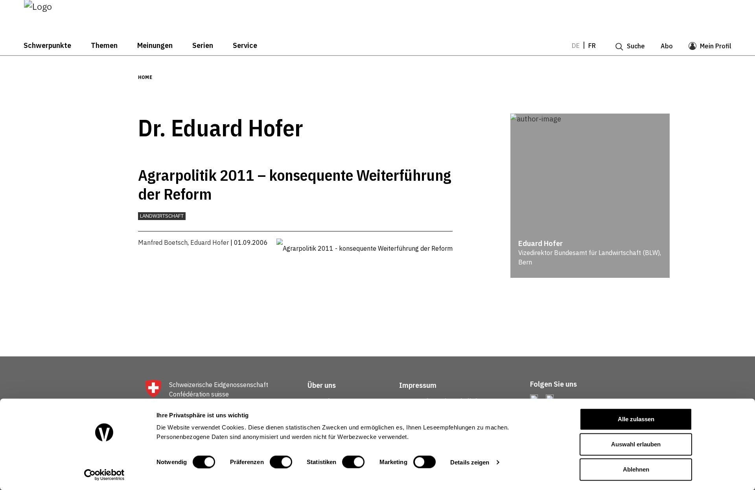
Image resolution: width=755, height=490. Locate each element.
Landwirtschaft (162, 216)
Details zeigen (469, 462)
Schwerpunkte (47, 45)
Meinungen (155, 45)
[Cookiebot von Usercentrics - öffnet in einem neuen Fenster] (104, 475)
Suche (636, 46)
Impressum (417, 385)
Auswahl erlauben (636, 444)
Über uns (322, 385)
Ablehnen (636, 469)
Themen (104, 45)
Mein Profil (715, 46)
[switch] (281, 461)
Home (145, 77)
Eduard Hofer (209, 242)
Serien (202, 45)
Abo (667, 46)
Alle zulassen (636, 419)
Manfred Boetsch (163, 242)
